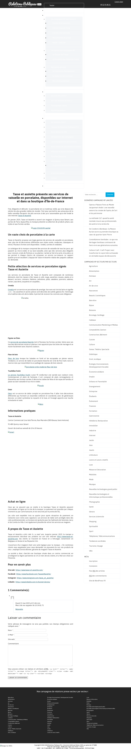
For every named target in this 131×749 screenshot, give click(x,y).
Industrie (92, 431)
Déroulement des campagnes (62, 137)
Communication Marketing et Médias (103, 325)
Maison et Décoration (97, 470)
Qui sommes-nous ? (58, 122)
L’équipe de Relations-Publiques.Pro (65, 127)
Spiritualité (93, 526)
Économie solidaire (96, 372)
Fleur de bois (13, 358)
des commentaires (98, 576)
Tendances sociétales (97, 541)
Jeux (91, 445)
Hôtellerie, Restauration (98, 421)
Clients (52, 92)
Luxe (91, 465)
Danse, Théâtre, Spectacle (99, 349)
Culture (92, 344)
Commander (54, 10)
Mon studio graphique (60, 81)
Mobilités (92, 475)
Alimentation (94, 271)
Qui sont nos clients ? (59, 96)
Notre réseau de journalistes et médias (66, 147)
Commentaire (13, 644)
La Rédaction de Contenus (62, 76)
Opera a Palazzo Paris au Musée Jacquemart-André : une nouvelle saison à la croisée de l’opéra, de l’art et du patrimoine (103, 209)
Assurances (93, 291)
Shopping (92, 521)
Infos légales (56, 161)
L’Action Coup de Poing (61, 28)
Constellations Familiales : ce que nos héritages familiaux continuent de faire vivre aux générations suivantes (103, 242)
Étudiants (92, 396)
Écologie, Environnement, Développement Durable (99, 365)
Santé (91, 507)
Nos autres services (58, 67)
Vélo (90, 551)
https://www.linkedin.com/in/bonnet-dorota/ (33, 582)
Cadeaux (92, 320)
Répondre (19, 609)
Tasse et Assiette (24, 216)
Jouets (91, 450)
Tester (51, 5)
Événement (93, 401)
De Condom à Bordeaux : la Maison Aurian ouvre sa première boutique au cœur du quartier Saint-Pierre (103, 232)
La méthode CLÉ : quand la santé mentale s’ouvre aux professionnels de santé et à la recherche (102, 221)
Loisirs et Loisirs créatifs (98, 460)
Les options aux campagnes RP (63, 51)
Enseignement (94, 386)
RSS (122, 5)
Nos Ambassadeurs (58, 110)
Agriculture (93, 266)
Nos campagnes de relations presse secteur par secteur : (63, 691)
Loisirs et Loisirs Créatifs (53, 732)
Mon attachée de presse (61, 38)
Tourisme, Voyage (96, 546)
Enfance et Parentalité (98, 382)
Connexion (93, 566)
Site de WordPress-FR (97, 581)
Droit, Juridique (95, 359)
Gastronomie (94, 416)
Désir (10, 393)
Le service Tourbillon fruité (19, 375)
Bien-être (92, 300)
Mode (91, 479)
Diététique (93, 354)
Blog (51, 186)
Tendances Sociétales (92, 723)
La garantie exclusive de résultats (65, 165)
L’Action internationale (61, 33)
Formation (93, 411)
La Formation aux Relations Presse (65, 59)
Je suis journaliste (58, 173)
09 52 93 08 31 (105, 5)
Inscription (93, 561)
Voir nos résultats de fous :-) (61, 101)
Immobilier (93, 426)
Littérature (93, 455)
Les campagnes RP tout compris (63, 19)
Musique (92, 484)
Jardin (91, 440)
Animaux (92, 276)
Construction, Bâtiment (98, 335)
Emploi (92, 377)
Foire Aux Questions (58, 156)
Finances (92, 406)
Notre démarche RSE (59, 132)
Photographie (94, 502)
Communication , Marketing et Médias (18, 719)
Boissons (92, 310)
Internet (92, 435)
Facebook (115, 5)
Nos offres (53, 15)
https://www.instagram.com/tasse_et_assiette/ (35, 578)
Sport (91, 531)
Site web (11, 639)
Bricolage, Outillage (96, 315)
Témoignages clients (59, 105)
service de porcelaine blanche (22, 342)
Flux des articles (97, 571)
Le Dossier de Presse (60, 54)
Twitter (118, 5)
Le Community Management (63, 71)
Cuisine (92, 340)
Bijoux (91, 305)
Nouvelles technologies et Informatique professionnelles (101, 495)
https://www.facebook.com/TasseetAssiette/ (33, 574)
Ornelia (11, 290)
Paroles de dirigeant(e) (61, 23)
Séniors (92, 512)
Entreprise (93, 391)
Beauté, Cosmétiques (97, 296)
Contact (54, 178)
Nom (10, 630)
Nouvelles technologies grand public (103, 489)
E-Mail (11, 635)
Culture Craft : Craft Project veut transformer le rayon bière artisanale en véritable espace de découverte (103, 253)
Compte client (119, 2)
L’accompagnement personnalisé (64, 142)
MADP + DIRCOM (58, 43)
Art (90, 281)
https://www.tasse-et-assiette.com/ (29, 570)
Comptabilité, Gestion (97, 330)
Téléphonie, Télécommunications (102, 536)
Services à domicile (96, 517)
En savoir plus (54, 118)
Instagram (120, 5)
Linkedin (113, 5)
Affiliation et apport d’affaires (62, 152)
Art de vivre (93, 286)
